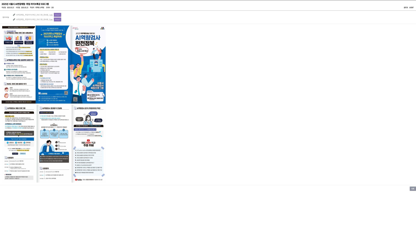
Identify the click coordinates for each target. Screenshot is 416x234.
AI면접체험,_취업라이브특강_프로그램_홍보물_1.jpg (34, 15)
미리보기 (57, 15)
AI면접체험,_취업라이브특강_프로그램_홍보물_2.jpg (34, 19)
